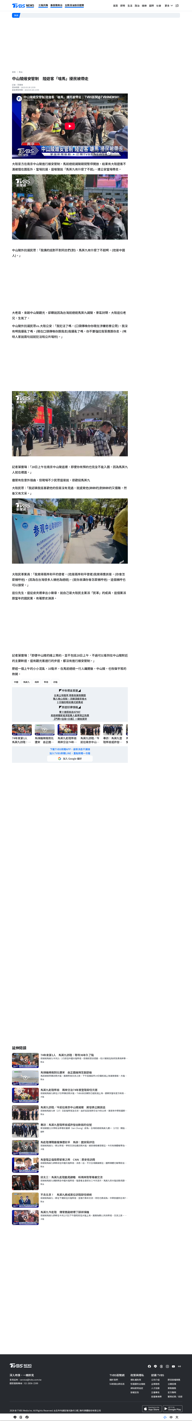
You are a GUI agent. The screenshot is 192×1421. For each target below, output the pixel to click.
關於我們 (114, 1379)
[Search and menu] (177, 6)
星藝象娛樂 (156, 1396)
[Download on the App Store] (152, 1408)
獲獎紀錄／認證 (175, 1396)
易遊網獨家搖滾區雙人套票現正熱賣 (70, 715)
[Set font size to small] (165, 1417)
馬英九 (26, 681)
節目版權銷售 (174, 1379)
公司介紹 (155, 1379)
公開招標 (172, 1383)
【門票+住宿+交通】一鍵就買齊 (70, 719)
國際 (151, 5)
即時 (122, 5)
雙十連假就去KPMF (70, 712)
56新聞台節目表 (117, 1383)
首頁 (115, 5)
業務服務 (172, 1388)
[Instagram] (167, 1366)
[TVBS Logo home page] (23, 6)
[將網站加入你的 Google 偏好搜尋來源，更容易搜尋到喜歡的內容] (70, 759)
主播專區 (155, 1392)
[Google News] (179, 1366)
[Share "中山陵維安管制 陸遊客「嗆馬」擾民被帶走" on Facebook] (27, 1417)
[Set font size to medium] (171, 1417)
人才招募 (155, 1388)
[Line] (155, 1366)
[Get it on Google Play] (172, 1408)
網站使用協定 (136, 1388)
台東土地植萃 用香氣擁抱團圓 (70, 695)
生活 (130, 5)
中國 (16, 681)
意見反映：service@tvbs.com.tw (25, 1379)
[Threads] (161, 1366)
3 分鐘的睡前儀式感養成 (70, 702)
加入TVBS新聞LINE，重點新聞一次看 (70, 753)
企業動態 (155, 1383)
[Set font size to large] (177, 1417)
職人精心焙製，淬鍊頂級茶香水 (70, 698)
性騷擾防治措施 (137, 1383)
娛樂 (144, 5)
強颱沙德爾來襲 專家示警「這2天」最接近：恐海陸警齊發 (49, 15)
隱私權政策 (135, 1379)
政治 (137, 5)
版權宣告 (134, 1392)
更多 (168, 5)
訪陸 (55, 681)
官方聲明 (172, 1392)
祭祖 (46, 681)
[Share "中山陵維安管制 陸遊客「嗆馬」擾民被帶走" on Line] (15, 1417)
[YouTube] (173, 1366)
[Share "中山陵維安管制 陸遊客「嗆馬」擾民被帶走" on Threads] (21, 1417)
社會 (158, 5)
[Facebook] (149, 1366)
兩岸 (37, 681)
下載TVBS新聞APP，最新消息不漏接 (70, 749)
